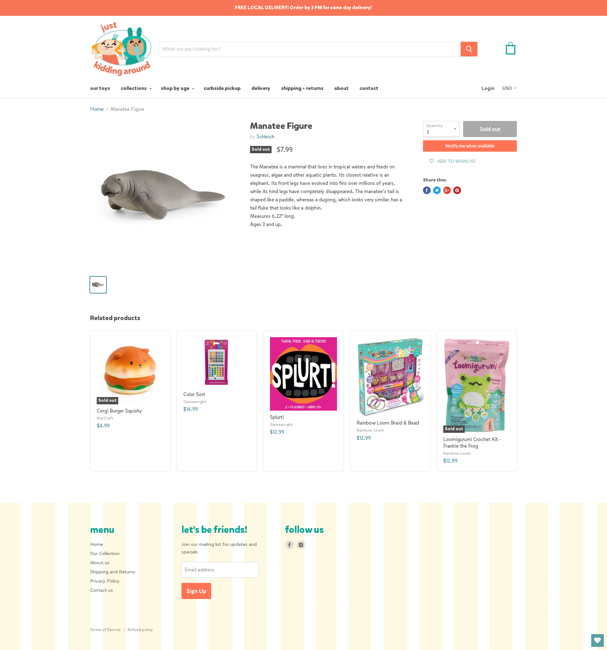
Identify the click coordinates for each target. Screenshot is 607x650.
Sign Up (196, 590)
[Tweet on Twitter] (437, 190)
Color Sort (194, 394)
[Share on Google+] (447, 190)
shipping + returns (302, 88)
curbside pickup (222, 88)
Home (97, 109)
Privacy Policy (105, 581)
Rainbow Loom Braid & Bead (388, 423)
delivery (260, 88)
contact (368, 88)
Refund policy (140, 629)
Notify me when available (469, 145)
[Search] (469, 49)
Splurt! (277, 417)
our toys (100, 88)
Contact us (101, 590)
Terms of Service (105, 629)
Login (487, 88)
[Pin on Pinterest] (457, 190)
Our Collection (105, 553)
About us (99, 562)
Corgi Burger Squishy (119, 410)
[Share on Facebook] (427, 190)
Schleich (265, 136)
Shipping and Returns (112, 572)
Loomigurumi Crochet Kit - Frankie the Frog (472, 442)
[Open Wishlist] (597, 640)
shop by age (175, 88)
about (341, 88)
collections (134, 88)
